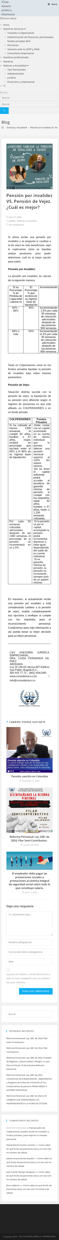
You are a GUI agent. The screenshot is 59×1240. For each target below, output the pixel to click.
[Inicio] (2, 127)
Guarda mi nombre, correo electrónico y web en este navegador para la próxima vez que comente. (28, 978)
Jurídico (12, 220)
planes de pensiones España (20, 1158)
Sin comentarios (16, 224)
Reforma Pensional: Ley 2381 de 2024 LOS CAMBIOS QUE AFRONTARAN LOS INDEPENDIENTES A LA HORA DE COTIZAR (26, 1099)
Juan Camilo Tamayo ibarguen (20, 1172)
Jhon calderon (13, 1185)
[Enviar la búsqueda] (4, 110)
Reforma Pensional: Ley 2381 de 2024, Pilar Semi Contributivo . (29, 838)
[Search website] (4, 85)
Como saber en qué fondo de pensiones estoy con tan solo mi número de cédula (28, 1149)
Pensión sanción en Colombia (29, 776)
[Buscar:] (29, 1013)
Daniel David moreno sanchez (20, 1145)
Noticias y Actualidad (27, 220)
